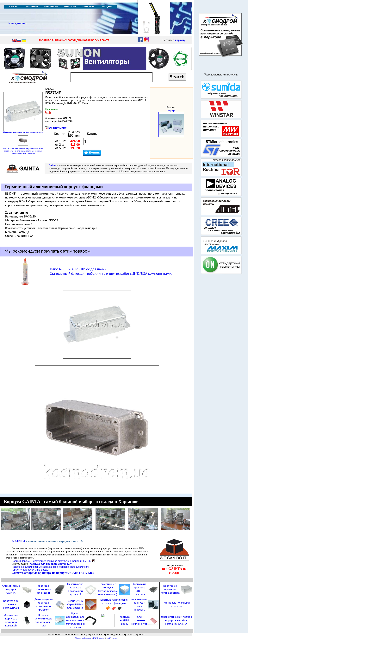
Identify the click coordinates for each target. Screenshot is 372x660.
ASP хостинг (112, 638)
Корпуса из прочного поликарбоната (170, 589)
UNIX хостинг (99, 638)
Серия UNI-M (75, 604)
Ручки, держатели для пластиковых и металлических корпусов (75, 620)
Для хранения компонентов (139, 620)
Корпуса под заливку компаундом (11, 605)
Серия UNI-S (75, 601)
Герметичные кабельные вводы (30, 569)
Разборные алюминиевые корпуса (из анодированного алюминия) (50, 566)
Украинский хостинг (83, 638)
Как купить (107, 7)
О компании (32, 7)
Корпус (171, 110)
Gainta (53, 165)
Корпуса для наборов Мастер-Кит (50, 563)
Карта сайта (88, 7)
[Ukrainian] (24, 40)
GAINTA (18, 541)
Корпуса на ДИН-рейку (125, 620)
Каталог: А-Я (70, 7)
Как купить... (17, 23)
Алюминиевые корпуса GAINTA (11, 589)
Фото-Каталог (51, 7)
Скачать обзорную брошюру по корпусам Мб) (53, 572)
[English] (14, 40)
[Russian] (19, 40)
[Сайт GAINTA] (174, 559)
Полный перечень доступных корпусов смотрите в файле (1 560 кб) (51, 561)
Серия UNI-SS (75, 608)
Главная (13, 7)
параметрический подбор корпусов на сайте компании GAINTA (176, 620)
